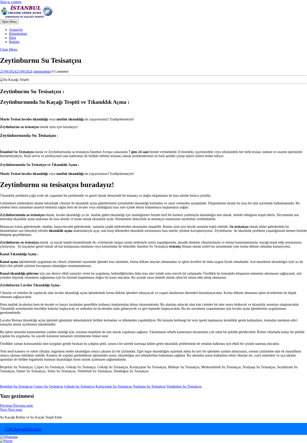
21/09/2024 (16, 71)
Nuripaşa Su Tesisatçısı (149, 386)
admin (42, 71)
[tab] (9, 21)
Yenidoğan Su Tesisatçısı (184, 386)
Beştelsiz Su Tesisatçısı (16, 386)
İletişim (14, 42)
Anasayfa (15, 30)
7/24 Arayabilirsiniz (22, 428)
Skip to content (10, 2)
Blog (12, 38)
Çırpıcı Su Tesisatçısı (48, 386)
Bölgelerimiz (18, 34)
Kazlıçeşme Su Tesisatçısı (114, 386)
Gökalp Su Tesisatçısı (79, 386)
